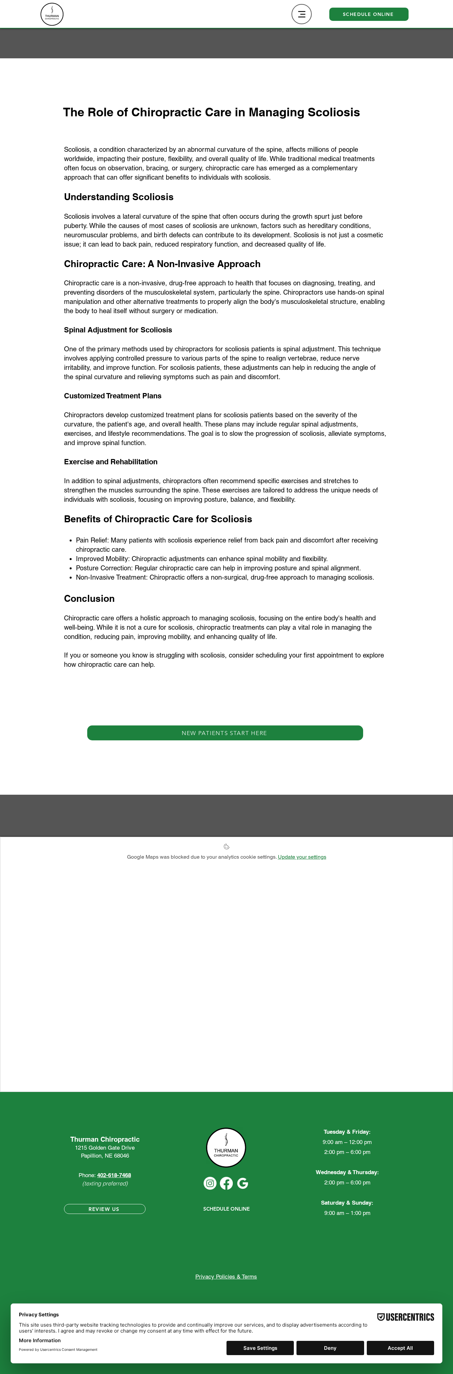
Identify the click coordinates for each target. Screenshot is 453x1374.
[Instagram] (210, 1183)
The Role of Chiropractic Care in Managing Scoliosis (211, 112)
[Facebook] (226, 1183)
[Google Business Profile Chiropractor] (242, 1183)
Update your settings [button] (302, 857)
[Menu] (301, 14)
